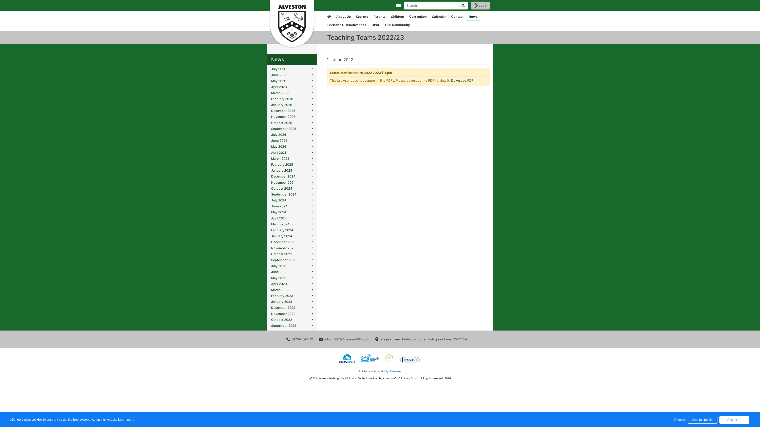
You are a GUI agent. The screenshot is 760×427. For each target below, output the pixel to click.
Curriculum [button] (418, 17)
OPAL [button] (375, 25)
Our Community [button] (397, 25)
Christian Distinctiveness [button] (346, 25)
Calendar (439, 17)
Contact (457, 17)
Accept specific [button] (702, 419)
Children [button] (397, 17)
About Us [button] (343, 17)
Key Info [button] (362, 17)
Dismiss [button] (680, 419)
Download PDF (462, 80)
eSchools (350, 378)
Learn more (126, 419)
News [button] (473, 17)
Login (482, 5)
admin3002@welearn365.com (346, 339)
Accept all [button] (734, 419)
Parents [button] (379, 17)
